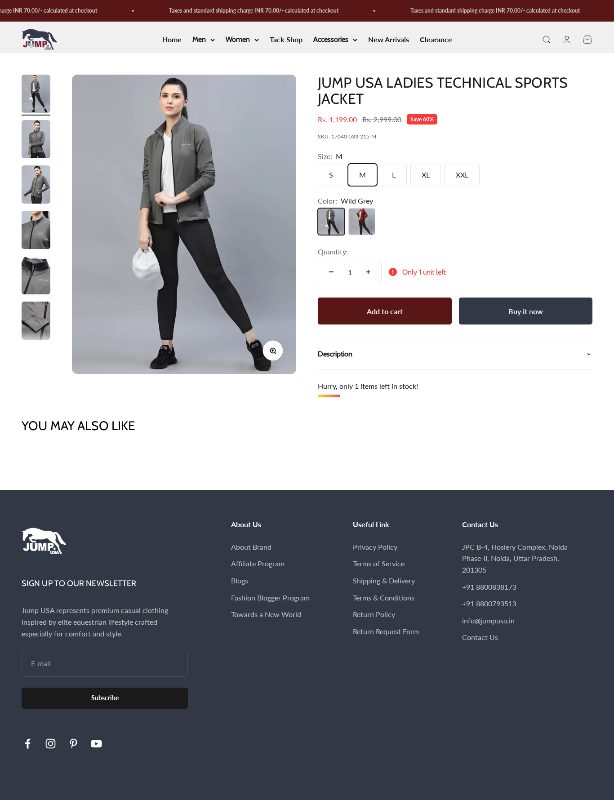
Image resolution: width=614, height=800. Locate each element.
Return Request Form (386, 631)
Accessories (330, 40)
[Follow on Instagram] (50, 744)
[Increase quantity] (368, 272)
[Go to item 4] (36, 231)
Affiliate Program (258, 563)
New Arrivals (388, 40)
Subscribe (105, 698)
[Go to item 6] (36, 322)
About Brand (251, 546)
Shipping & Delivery (384, 580)
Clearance (436, 40)
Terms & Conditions (383, 597)
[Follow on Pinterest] (73, 744)
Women (238, 40)
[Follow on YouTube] (96, 744)
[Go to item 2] (36, 140)
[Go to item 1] (36, 95)
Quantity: (333, 251)
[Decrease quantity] (331, 272)
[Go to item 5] (36, 276)
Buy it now (525, 311)
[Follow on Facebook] (28, 744)
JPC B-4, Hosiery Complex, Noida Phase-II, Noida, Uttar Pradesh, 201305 (515, 558)
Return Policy (374, 614)
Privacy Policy (375, 546)
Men (199, 40)
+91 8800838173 (489, 586)
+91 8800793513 (489, 603)
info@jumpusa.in (488, 620)
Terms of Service (379, 563)
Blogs (239, 580)
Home (172, 40)
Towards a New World (266, 614)
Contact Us (480, 637)
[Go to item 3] (36, 185)
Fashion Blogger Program (270, 597)
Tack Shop (286, 40)
